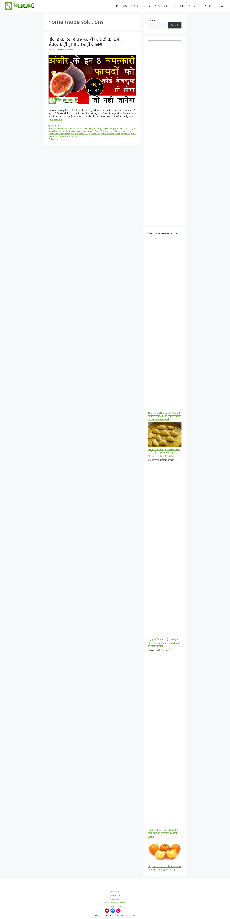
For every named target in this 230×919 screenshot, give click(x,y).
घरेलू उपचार (194, 6)
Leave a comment (59, 139)
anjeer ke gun (129, 128)
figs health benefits (109, 131)
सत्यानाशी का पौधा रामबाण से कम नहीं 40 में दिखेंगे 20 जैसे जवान (163, 833)
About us (115, 892)
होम (116, 6)
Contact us (115, 895)
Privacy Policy (115, 906)
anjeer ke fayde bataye (92, 128)
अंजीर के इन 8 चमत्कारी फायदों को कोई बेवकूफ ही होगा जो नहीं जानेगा (85, 42)
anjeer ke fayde (74, 128)
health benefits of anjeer (59, 133)
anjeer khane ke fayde (58, 131)
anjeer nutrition (75, 131)
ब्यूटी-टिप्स (208, 6)
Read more (56, 119)
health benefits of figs (80, 133)
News (220, 6)
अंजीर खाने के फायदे (70, 136)
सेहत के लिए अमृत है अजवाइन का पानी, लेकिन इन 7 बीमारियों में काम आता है (164, 643)
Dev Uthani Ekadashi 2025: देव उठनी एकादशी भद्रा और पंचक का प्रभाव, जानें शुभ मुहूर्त (164, 416)
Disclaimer (115, 899)
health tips (95, 133)
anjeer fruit (62, 128)
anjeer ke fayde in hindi (113, 128)
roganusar (125, 133)
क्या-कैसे (146, 6)
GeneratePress (128, 915)
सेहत (125, 6)
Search (152, 20)
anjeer (54, 128)
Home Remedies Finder (115, 902)
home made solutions (110, 133)
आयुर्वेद (135, 6)
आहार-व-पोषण (178, 6)
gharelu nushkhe (126, 131)
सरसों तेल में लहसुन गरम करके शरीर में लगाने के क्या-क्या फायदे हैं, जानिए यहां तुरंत (164, 452)
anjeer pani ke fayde (91, 131)
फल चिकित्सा (161, 6)
